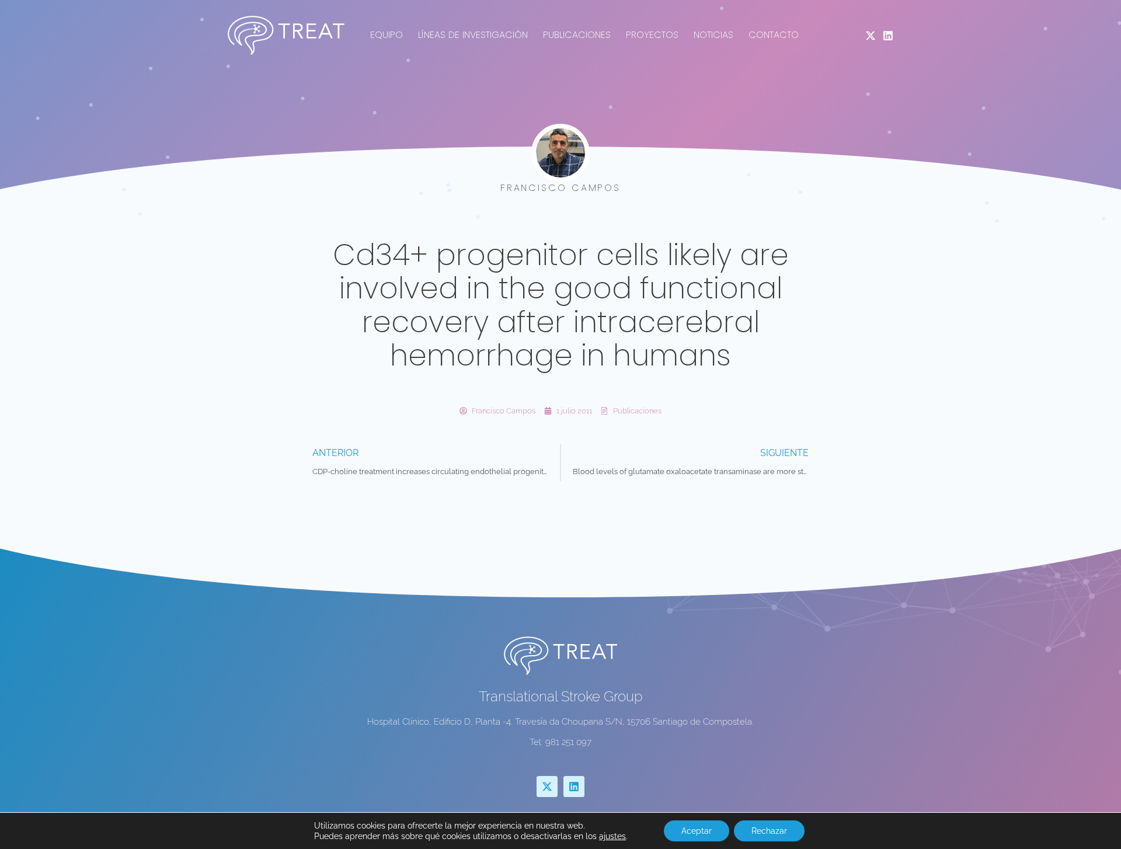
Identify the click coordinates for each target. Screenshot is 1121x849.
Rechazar (769, 831)
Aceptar (696, 831)
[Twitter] (870, 35)
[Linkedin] (888, 35)
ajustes (612, 836)
